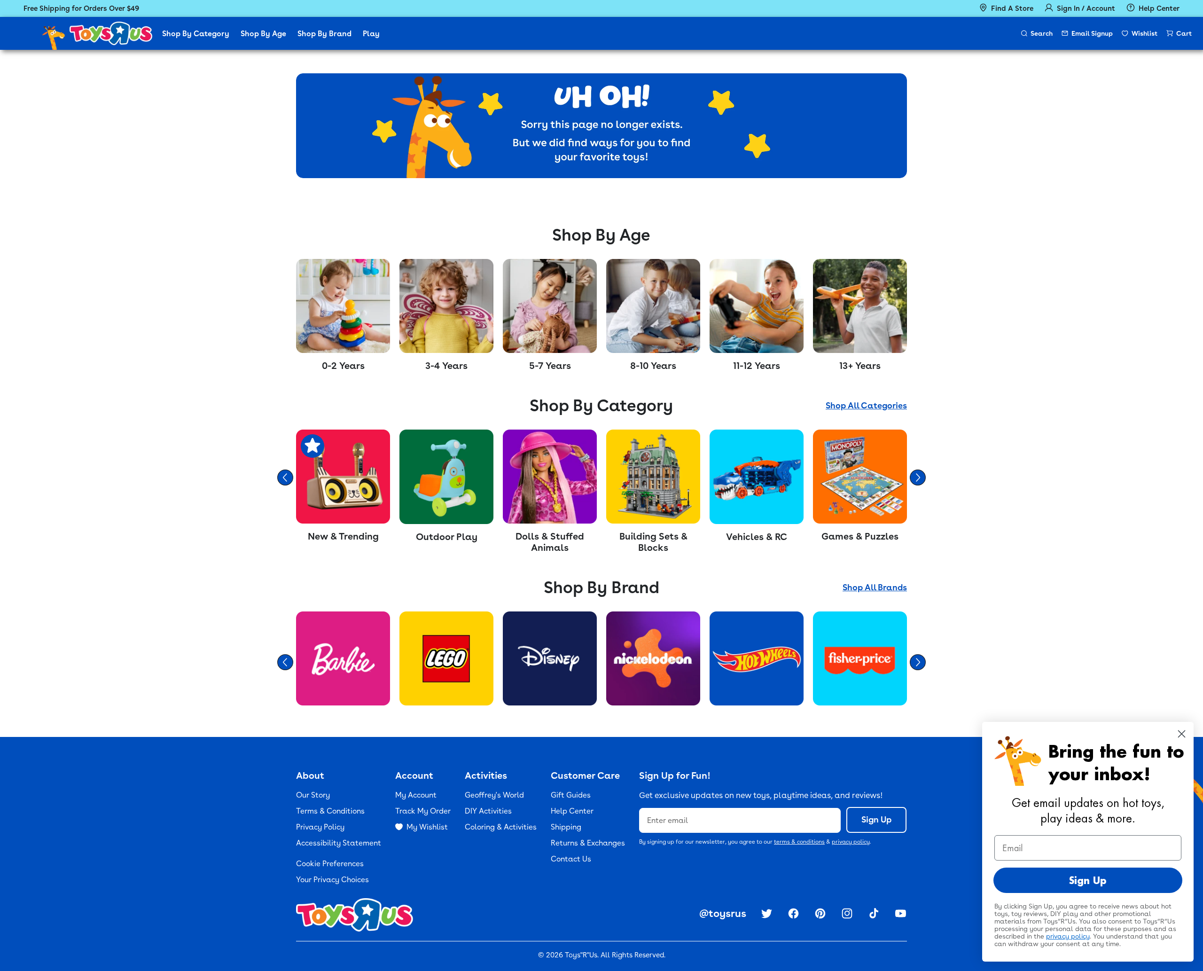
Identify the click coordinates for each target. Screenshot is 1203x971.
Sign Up (876, 819)
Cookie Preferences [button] (330, 863)
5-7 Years (550, 365)
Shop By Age (263, 33)
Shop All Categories (866, 405)
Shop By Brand (324, 33)
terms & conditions (799, 841)
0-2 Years (343, 365)
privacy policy (851, 841)
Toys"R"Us (581, 955)
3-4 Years (446, 365)
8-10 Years (653, 365)
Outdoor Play (446, 536)
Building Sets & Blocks (653, 542)
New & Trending (343, 536)
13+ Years (860, 365)
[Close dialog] (1181, 734)
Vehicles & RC (756, 536)
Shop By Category (195, 33)
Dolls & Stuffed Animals (550, 542)
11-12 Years (756, 365)
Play (371, 33)
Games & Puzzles (859, 536)
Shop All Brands (875, 587)
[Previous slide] (285, 478)
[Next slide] (918, 478)
